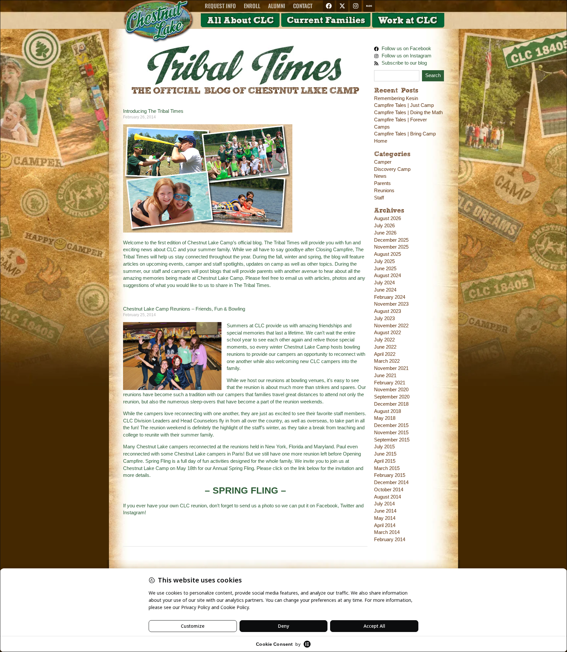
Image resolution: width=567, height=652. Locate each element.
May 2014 (384, 518)
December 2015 (391, 425)
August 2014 (387, 496)
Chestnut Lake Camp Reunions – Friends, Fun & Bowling (184, 309)
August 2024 (387, 275)
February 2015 (389, 475)
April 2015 (384, 461)
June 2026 (385, 232)
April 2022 (384, 354)
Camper (382, 162)
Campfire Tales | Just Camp (404, 105)
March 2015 (387, 468)
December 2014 (391, 482)
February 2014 (389, 539)
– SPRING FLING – (245, 490)
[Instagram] (356, 6)
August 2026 (387, 218)
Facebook (327, 505)
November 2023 (391, 304)
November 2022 (391, 325)
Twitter (347, 505)
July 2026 (384, 225)
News (380, 176)
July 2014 (384, 503)
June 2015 (385, 454)
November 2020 (391, 389)
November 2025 (391, 247)
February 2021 (389, 382)
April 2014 (384, 525)
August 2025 (387, 254)
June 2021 (385, 375)
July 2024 (384, 282)
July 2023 (384, 318)
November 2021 (391, 368)
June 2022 (385, 347)
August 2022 (387, 332)
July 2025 (384, 261)
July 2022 (384, 339)
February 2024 (389, 297)
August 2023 (387, 311)
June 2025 (385, 268)
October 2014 (388, 489)
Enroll (252, 6)
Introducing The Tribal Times (153, 111)
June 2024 (385, 290)
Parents (382, 183)
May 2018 (384, 418)
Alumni (276, 6)
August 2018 (387, 411)
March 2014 (387, 532)
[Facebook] (329, 6)
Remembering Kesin (396, 98)
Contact (302, 6)
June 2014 (385, 511)
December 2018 (391, 404)
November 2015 (391, 432)
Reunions (384, 190)
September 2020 (392, 396)
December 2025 (391, 240)
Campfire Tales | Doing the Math (408, 112)
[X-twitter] (342, 6)
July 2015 (384, 446)
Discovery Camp (392, 169)
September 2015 (392, 439)
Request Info (220, 6)
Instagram (134, 512)
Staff (379, 197)
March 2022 (387, 361)
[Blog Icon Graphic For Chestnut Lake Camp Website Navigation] (369, 6)
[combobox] (396, 75)
